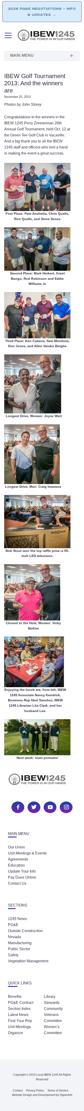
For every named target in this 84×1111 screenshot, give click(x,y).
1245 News (17, 919)
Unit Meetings (19, 1027)
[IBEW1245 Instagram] (65, 807)
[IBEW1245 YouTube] (49, 807)
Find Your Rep (20, 1021)
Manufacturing (20, 943)
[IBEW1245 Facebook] (17, 807)
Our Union (16, 847)
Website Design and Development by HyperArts (42, 1095)
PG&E (13, 925)
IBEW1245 (48, 36)
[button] (42, 56)
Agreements (18, 859)
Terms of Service (57, 1090)
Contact (18, 1090)
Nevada (14, 937)
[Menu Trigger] (7, 35)
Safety (13, 955)
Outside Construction (25, 931)
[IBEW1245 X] (33, 807)
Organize (15, 1033)
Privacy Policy (35, 1090)
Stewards (52, 1003)
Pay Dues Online (22, 877)
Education (16, 865)
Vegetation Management (28, 961)
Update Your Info (22, 871)
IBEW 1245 (42, 782)
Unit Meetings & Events (27, 853)
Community (53, 1009)
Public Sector (19, 949)
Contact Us (17, 883)
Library (49, 997)
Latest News (18, 1015)
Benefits (14, 997)
